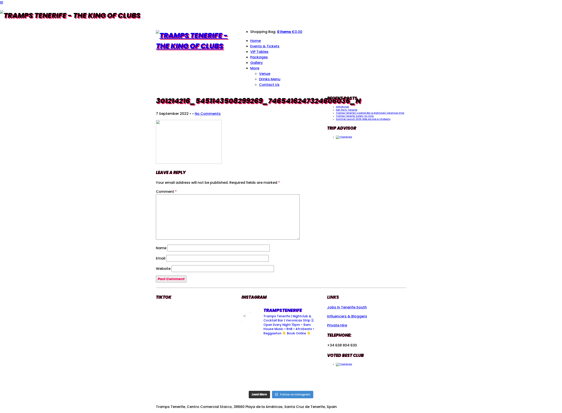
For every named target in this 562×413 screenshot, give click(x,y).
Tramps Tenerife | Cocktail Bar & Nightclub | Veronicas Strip (370, 113)
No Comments (208, 113)
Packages (259, 57)
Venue (264, 73)
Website (163, 268)
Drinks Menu (269, 79)
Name (161, 248)
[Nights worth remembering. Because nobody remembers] (280, 348)
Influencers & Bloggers (347, 316)
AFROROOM (342, 106)
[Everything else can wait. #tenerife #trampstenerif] (308, 348)
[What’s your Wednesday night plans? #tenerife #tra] (308, 380)
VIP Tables (259, 51)
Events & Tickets (264, 46)
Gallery (256, 62)
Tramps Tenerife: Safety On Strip (355, 116)
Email (160, 258)
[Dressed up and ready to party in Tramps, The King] (280, 364)
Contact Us (269, 84)
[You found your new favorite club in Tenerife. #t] (253, 380)
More (254, 68)
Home (255, 40)
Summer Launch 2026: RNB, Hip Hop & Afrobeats (363, 119)
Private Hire (337, 325)
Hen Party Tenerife (346, 109)
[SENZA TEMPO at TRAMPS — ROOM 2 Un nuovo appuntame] (253, 364)
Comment (166, 191)
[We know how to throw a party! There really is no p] (280, 380)
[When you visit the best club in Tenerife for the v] (308, 364)
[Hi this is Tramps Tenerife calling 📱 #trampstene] (253, 348)
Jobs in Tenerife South (347, 307)
